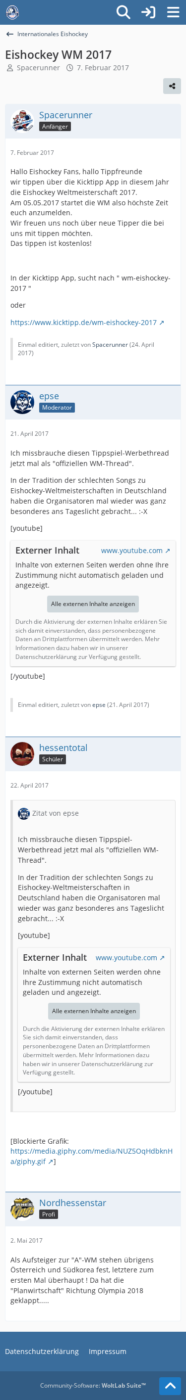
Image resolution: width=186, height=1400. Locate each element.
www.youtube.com (132, 550)
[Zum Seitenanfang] (170, 1386)
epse (99, 704)
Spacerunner (38, 67)
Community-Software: (93, 1385)
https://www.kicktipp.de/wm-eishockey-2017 (83, 322)
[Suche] (123, 12)
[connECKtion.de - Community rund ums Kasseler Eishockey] (12, 12)
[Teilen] (172, 86)
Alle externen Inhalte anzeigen (93, 604)
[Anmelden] (148, 12)
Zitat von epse (55, 813)
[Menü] (173, 12)
